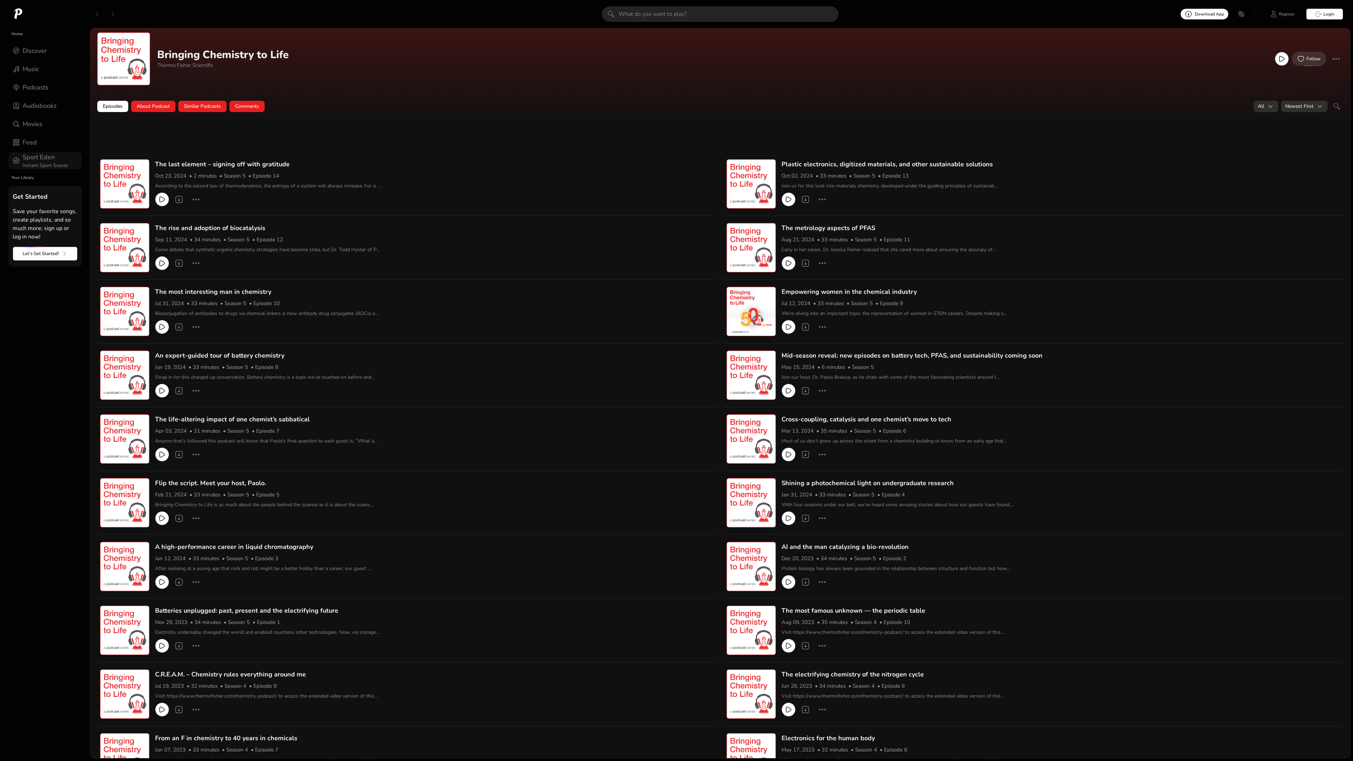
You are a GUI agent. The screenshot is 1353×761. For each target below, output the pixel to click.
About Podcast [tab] (153, 106)
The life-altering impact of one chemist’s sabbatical (232, 419)
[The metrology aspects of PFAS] (751, 247)
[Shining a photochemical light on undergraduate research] (751, 502)
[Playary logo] (18, 14)
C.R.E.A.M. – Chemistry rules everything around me (230, 674)
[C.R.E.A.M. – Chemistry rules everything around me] (124, 694)
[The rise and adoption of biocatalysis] (124, 247)
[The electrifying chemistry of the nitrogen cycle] (751, 694)
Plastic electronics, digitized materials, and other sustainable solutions (887, 164)
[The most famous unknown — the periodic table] (751, 630)
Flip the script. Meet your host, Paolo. (210, 483)
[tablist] (720, 106)
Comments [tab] (247, 106)
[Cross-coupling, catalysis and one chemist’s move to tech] (751, 439)
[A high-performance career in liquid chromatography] (124, 566)
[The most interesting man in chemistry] (124, 311)
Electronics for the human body (828, 738)
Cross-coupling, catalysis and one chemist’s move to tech (866, 419)
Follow (1313, 59)
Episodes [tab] (113, 106)
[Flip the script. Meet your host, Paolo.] (124, 502)
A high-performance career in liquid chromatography (234, 547)
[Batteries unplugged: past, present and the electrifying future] (124, 630)
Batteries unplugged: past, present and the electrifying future (246, 610)
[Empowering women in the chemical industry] (751, 311)
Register (1287, 14)
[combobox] (1266, 106)
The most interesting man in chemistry (213, 291)
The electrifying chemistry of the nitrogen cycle (852, 674)
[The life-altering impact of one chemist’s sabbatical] (124, 439)
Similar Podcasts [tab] (202, 106)
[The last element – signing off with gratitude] (124, 184)
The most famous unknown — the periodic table (853, 610)
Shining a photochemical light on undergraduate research (867, 483)
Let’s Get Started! (41, 253)
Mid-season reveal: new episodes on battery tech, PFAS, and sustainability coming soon (912, 355)
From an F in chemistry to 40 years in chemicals (226, 738)
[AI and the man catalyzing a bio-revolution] (751, 566)
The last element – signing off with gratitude (222, 164)
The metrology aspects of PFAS (828, 228)
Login (1328, 14)
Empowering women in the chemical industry (849, 291)
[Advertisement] (232, 136)
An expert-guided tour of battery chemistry (219, 355)
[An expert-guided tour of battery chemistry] (124, 375)
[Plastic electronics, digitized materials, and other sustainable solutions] (751, 184)
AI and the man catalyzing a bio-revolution (845, 547)
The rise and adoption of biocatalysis (210, 228)
